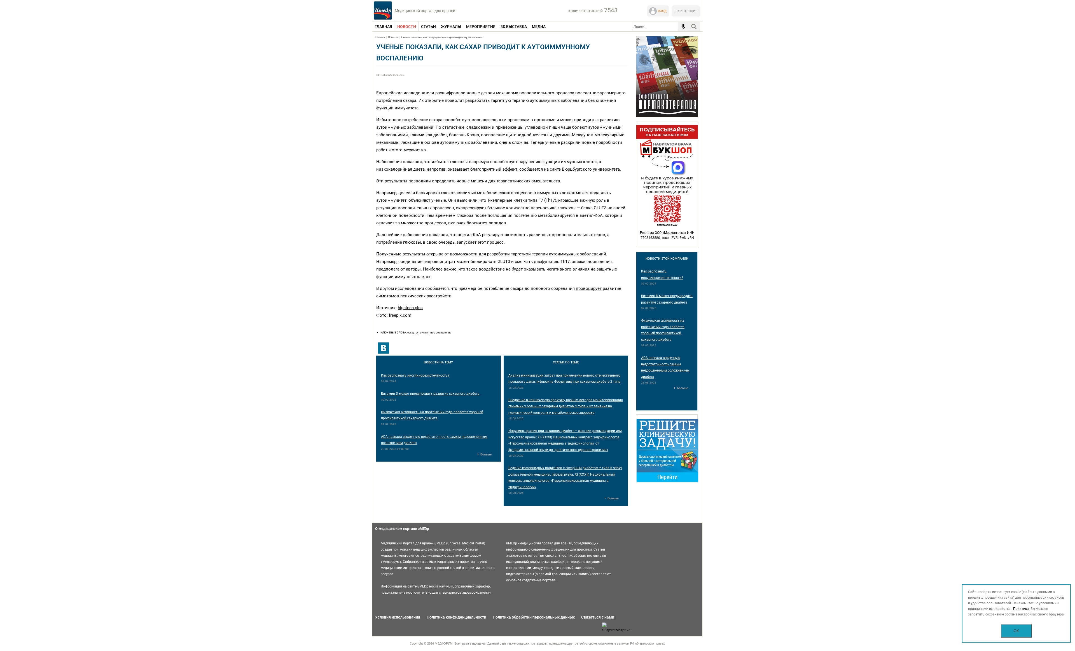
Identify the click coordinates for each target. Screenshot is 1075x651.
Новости (393, 37)
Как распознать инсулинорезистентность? (415, 375)
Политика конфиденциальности (456, 617)
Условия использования (397, 617)
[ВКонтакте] (383, 348)
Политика (1021, 609)
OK (1016, 631)
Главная (380, 37)
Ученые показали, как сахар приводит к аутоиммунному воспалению (441, 37)
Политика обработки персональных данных (534, 617)
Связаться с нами (597, 617)
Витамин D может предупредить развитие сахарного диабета (430, 394)
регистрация (686, 10)
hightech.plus (410, 307)
